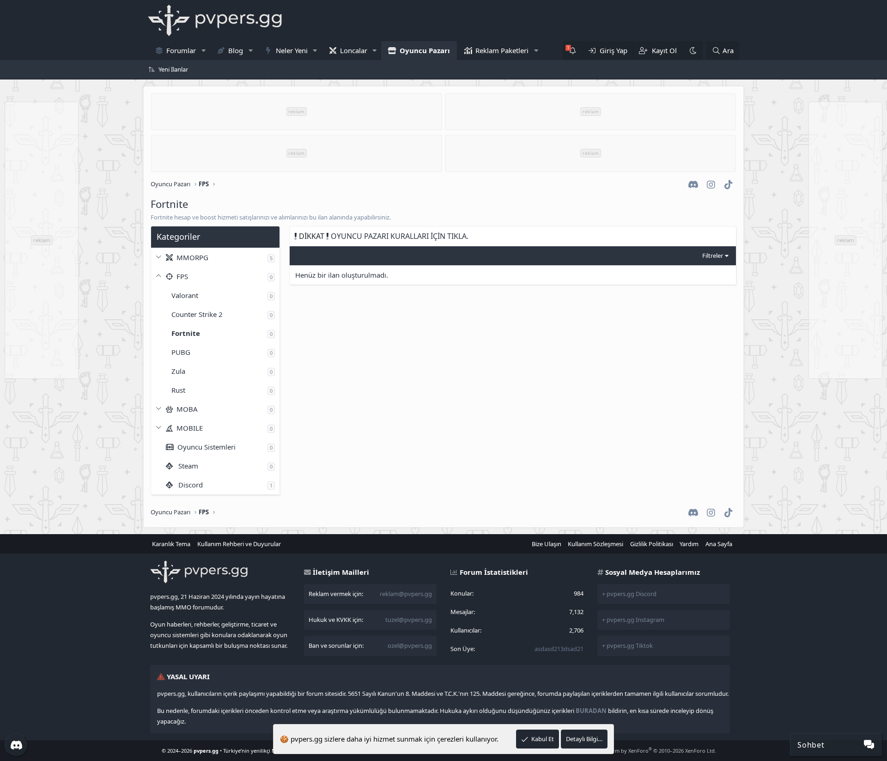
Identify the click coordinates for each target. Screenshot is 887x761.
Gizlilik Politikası (651, 544)
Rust (178, 390)
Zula (178, 371)
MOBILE (189, 427)
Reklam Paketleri (502, 50)
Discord (189, 484)
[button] (203, 50)
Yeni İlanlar (173, 69)
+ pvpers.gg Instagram (633, 619)
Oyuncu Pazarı (425, 50)
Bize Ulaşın (546, 544)
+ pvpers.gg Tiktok (627, 645)
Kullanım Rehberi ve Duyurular (239, 544)
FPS (181, 276)
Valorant (184, 295)
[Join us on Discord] (16, 744)
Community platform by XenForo (642, 750)
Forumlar (181, 50)
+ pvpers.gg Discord (629, 594)
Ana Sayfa (718, 544)
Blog (235, 50)
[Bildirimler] (573, 50)
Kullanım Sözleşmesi (595, 544)
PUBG (180, 352)
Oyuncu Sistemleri (206, 446)
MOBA (186, 409)
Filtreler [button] (712, 255)
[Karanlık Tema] (692, 50)
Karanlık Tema (171, 544)
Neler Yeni (292, 50)
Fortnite (185, 333)
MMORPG (191, 257)
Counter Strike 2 (197, 314)
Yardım (689, 544)
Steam (187, 465)
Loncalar (353, 50)
